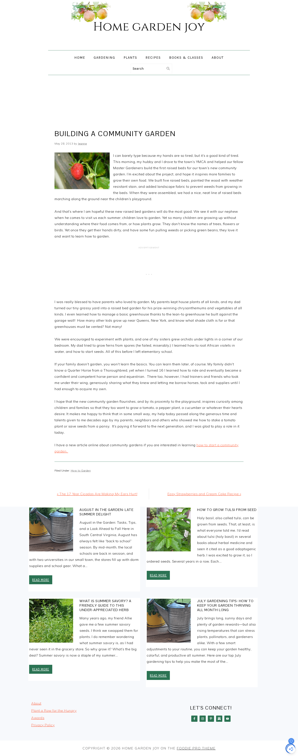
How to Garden (81, 470)
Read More (40, 580)
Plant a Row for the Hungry (54, 710)
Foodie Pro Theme (196, 748)
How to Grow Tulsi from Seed (227, 509)
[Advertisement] (149, 101)
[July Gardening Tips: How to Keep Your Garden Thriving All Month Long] (169, 621)
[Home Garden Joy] (149, 47)
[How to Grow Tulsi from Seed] (169, 530)
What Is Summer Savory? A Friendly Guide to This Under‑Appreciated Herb (105, 605)
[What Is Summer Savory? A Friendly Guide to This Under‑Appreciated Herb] (51, 621)
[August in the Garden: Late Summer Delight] (51, 530)
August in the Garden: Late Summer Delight (106, 511)
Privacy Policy (43, 725)
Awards (37, 718)
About (36, 703)
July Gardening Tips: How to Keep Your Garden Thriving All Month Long (225, 605)
